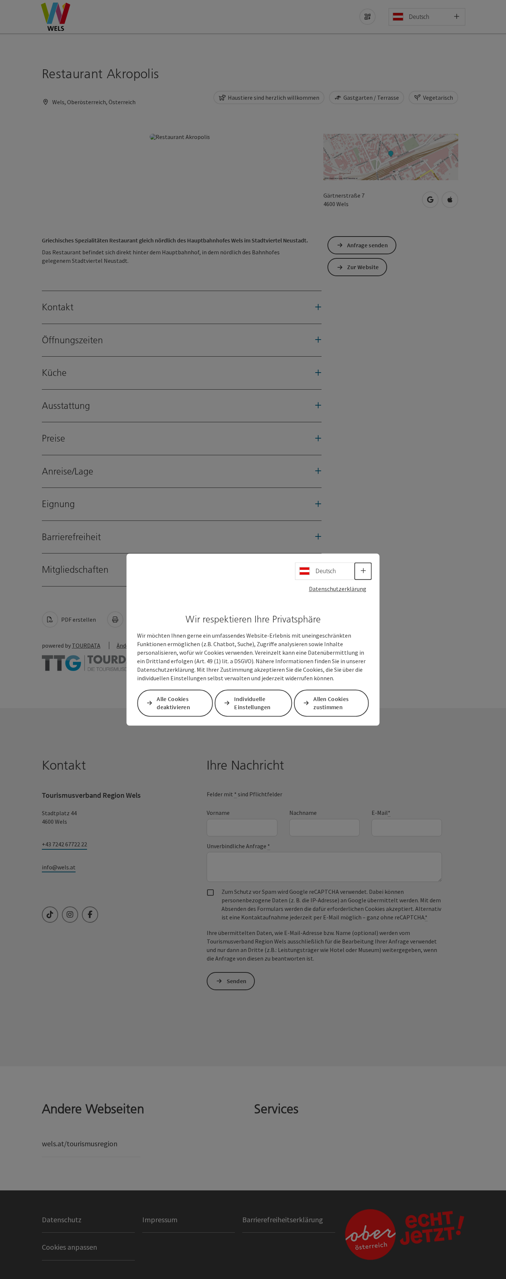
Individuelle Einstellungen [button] (252, 703)
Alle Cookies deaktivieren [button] (173, 703)
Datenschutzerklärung (337, 588)
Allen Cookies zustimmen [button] (331, 703)
